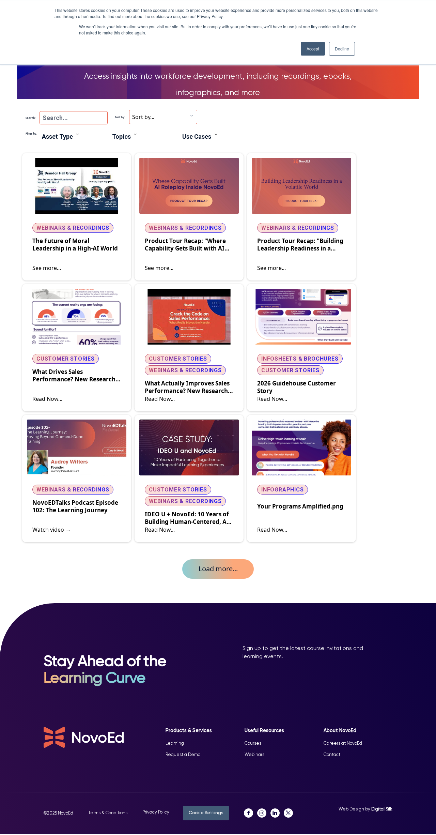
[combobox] (163, 117)
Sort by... (143, 117)
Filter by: (31, 133)
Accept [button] (313, 48)
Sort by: (120, 117)
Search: (30, 118)
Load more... (218, 568)
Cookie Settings (206, 812)
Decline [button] (342, 48)
